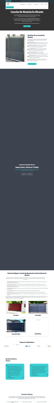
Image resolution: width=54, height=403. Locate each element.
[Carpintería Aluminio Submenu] (25, 4)
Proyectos (42, 4)
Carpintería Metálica (36, 4)
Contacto (46, 4)
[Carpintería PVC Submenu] (32, 4)
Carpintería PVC (29, 4)
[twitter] (7, 1)
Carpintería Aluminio (22, 4)
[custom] (9, 1)
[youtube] (10, 1)
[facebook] (6, 1)
